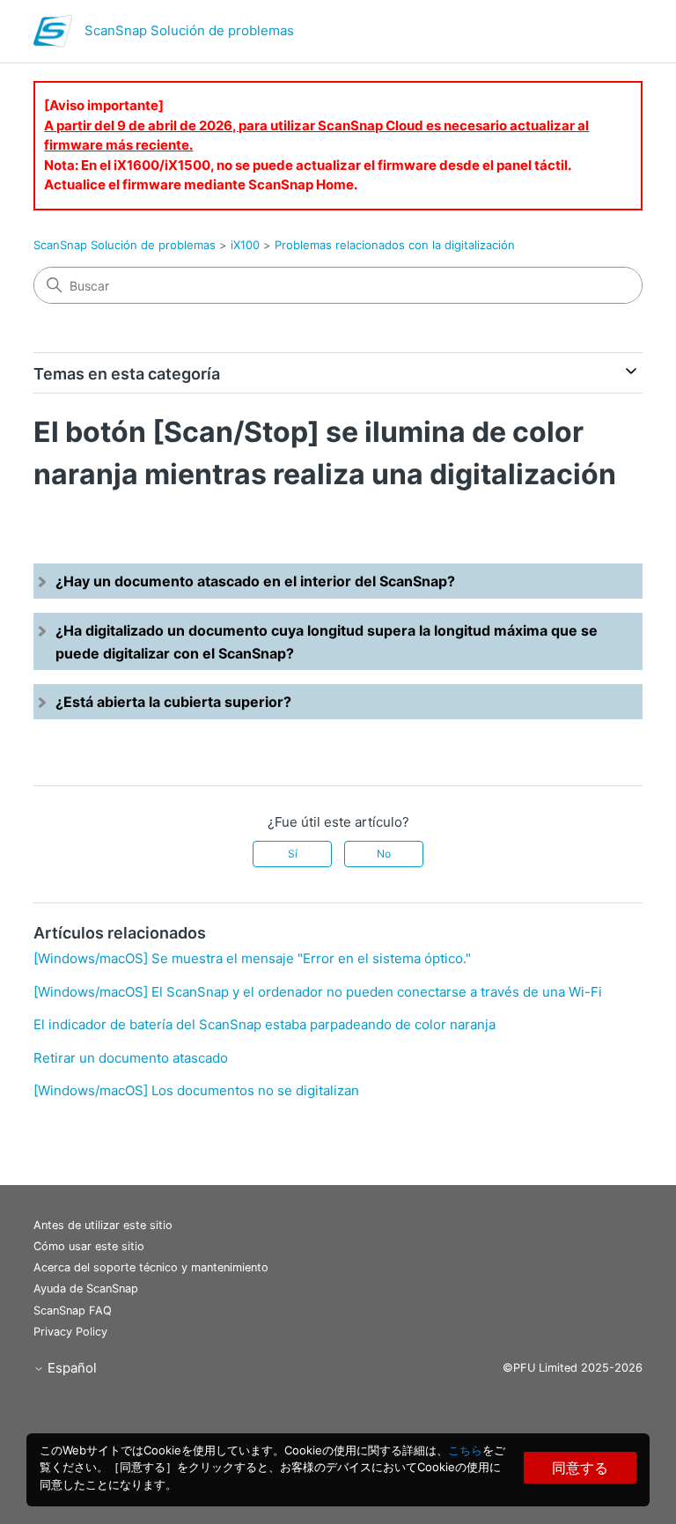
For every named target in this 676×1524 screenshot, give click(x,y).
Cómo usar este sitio (88, 1246)
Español (70, 1367)
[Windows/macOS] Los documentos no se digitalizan (196, 1090)
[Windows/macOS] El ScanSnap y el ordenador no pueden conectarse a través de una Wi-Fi (317, 991)
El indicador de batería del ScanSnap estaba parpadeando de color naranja (264, 1024)
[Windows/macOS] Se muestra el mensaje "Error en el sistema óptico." (252, 958)
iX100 (245, 245)
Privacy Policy (70, 1331)
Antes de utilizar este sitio (103, 1225)
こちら (465, 1450)
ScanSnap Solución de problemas (124, 245)
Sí (293, 853)
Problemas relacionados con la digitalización (395, 245)
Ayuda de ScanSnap (85, 1288)
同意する (580, 1467)
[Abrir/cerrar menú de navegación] (611, 35)
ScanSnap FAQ (72, 1310)
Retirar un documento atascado (130, 1057)
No (384, 853)
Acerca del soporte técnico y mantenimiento (150, 1267)
